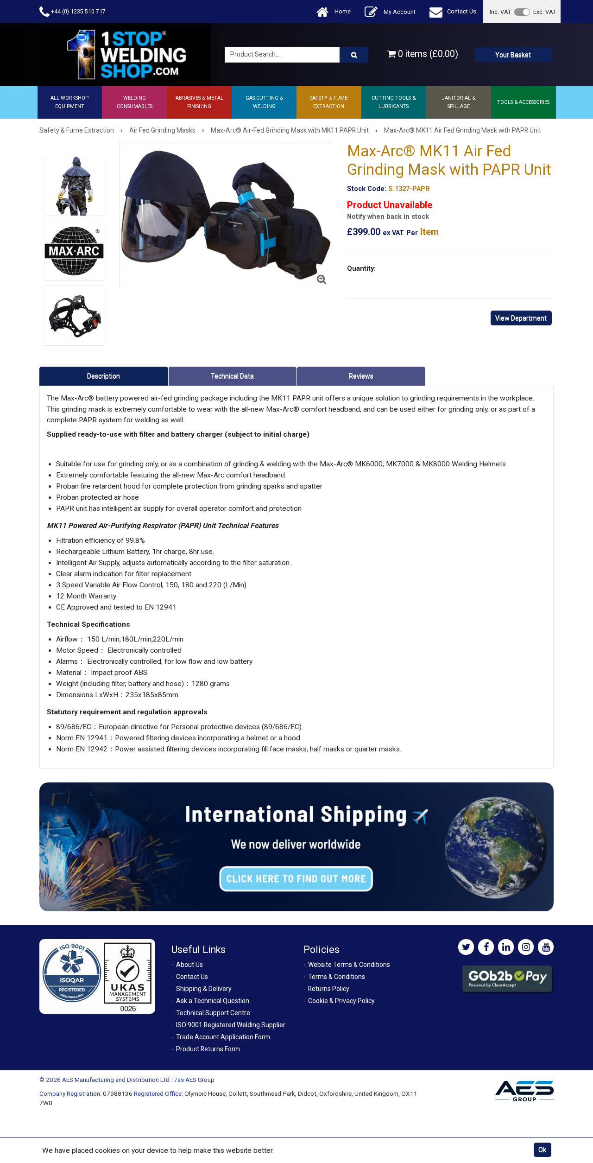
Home (342, 11)
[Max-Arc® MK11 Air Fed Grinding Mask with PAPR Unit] (225, 215)
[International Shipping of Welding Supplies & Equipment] (296, 846)
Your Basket (513, 54)
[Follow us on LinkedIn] (506, 947)
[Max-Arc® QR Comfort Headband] (74, 316)
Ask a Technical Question (212, 1000)
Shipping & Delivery (204, 988)
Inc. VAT (500, 11)
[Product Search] (354, 55)
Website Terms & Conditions (349, 964)
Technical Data (232, 376)
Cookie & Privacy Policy (341, 1000)
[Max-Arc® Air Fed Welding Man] (74, 186)
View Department (521, 318)
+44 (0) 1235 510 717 (78, 11)
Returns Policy (328, 988)
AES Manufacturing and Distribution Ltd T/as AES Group (138, 1079)
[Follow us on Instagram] (526, 947)
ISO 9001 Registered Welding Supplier (230, 1025)
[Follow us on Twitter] (466, 947)
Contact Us (461, 11)
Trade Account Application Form (223, 1037)
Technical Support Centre (213, 1013)
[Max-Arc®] (74, 251)
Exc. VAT (544, 11)
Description (103, 376)
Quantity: (361, 268)
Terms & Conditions (336, 976)
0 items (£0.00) (427, 54)
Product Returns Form (208, 1049)
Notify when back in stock (388, 217)
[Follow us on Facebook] (486, 947)
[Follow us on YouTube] (546, 947)
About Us (189, 964)
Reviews (361, 376)
